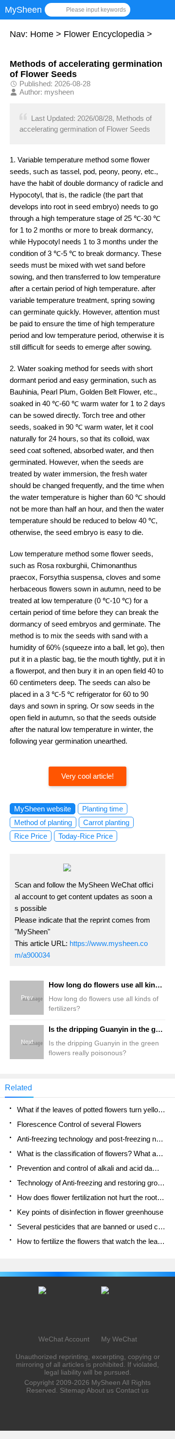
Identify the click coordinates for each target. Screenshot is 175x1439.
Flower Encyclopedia (104, 34)
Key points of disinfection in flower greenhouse (90, 1212)
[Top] (165, 1285)
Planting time (102, 809)
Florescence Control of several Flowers (79, 1124)
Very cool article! (87, 776)
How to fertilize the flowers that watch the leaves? (91, 1241)
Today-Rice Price (85, 836)
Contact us (132, 1390)
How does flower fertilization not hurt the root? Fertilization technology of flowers (91, 1197)
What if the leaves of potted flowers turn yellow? (91, 1109)
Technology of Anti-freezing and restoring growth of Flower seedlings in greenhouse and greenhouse (91, 1183)
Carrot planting (106, 822)
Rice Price (30, 836)
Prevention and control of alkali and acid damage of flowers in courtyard (91, 1168)
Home (41, 34)
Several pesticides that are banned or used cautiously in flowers (91, 1226)
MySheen (106, 1382)
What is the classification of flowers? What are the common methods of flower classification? (91, 1153)
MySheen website (42, 809)
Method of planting (43, 822)
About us (100, 1390)
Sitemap (72, 1390)
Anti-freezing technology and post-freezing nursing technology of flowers (91, 1139)
